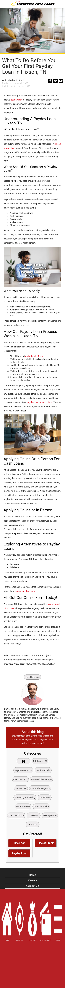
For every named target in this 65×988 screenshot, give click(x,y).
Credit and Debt (43, 770)
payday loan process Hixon (39, 402)
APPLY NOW (32, 940)
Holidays (32, 824)
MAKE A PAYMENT (45, 940)
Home (32, 874)
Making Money (50, 815)
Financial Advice (41, 806)
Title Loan (19, 843)
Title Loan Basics (16, 815)
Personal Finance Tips (41, 779)
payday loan (16, 100)
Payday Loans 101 (23, 770)
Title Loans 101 (40, 761)
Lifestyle (33, 815)
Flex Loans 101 (20, 779)
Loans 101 (21, 788)
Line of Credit (46, 843)
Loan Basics (44, 797)
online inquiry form (34, 356)
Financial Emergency (40, 788)
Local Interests (32, 677)
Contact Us (32, 885)
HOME (7, 940)
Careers (32, 880)
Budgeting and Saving (25, 797)
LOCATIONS (19, 940)
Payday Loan (19, 853)
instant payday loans (25, 591)
